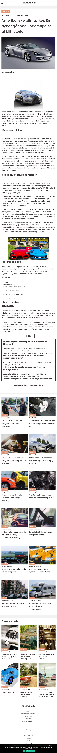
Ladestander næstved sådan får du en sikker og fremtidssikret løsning (14, 535)
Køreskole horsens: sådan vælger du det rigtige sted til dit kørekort (13, 461)
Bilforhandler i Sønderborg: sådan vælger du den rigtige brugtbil (41, 461)
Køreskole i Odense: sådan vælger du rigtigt (40, 533)
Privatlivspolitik (30, 750)
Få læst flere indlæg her (28, 385)
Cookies (28, 741)
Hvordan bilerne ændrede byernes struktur (12, 604)
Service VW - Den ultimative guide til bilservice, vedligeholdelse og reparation (9, 656)
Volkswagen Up (8, 692)
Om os (28, 738)
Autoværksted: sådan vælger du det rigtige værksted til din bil (42, 424)
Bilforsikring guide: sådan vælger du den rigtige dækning (12, 498)
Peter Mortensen (22, 15)
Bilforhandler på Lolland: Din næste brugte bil (13, 570)
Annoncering (28, 735)
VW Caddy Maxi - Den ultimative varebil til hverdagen (46, 656)
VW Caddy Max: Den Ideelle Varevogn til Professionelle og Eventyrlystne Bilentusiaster (27, 694)
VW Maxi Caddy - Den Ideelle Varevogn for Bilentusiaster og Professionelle (27, 656)
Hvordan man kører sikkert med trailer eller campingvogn (40, 606)
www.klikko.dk (30, 721)
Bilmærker (6, 11)
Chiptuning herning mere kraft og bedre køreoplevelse (41, 496)
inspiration (5, 415)
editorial (32, 563)
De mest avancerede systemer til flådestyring (39, 570)
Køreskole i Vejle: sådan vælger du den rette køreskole (11, 424)
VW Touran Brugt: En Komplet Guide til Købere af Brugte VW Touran (47, 694)
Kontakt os (28, 743)
